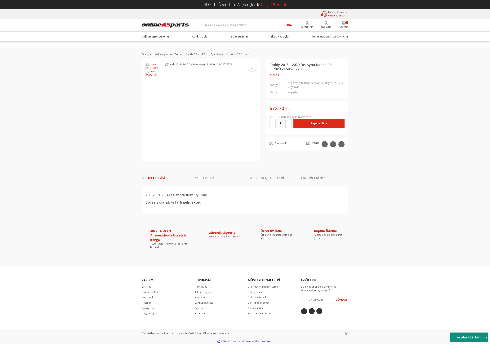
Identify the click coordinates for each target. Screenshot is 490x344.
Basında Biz (201, 313)
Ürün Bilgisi (153, 178)
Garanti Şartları (256, 308)
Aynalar (294, 87)
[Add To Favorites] (252, 67)
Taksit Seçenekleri (266, 178)
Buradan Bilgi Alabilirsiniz (471, 337)
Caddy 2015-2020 (333, 83)
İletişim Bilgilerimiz (205, 292)
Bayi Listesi (201, 308)
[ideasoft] (225, 341)
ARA (289, 25)
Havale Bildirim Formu (260, 313)
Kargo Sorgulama (151, 313)
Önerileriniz (313, 178)
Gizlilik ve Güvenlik (258, 297)
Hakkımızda (201, 286)
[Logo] (165, 24)
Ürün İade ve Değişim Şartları (263, 286)
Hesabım (146, 302)
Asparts (274, 75)
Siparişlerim (148, 308)
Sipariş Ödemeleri (257, 292)
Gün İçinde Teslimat (258, 302)
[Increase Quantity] (288, 123)
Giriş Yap (146, 286)
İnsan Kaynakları (203, 297)
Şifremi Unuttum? (151, 292)
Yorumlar (204, 178)
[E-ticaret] (244, 341)
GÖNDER (341, 300)
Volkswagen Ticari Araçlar (304, 83)
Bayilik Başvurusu (204, 302)
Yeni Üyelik (147, 297)
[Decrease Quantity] (272, 123)
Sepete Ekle (319, 123)
